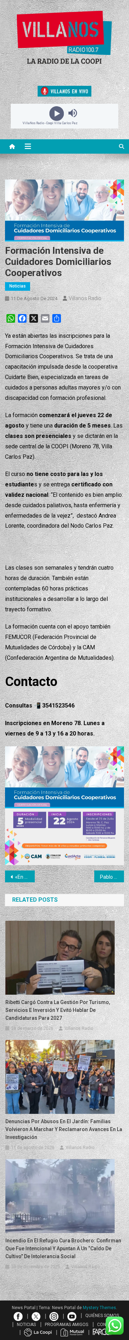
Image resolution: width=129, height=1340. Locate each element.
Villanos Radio (85, 298)
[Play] (56, 113)
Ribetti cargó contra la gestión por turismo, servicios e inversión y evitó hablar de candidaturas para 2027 (57, 1010)
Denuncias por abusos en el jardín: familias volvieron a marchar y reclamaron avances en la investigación (63, 1129)
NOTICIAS (26, 1324)
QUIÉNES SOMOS (102, 1315)
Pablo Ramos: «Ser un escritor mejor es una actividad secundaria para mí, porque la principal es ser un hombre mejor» (112, 877)
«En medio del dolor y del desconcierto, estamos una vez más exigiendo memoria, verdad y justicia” (25, 877)
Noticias (17, 286)
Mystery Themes (99, 1307)
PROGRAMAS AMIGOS (66, 1324)
